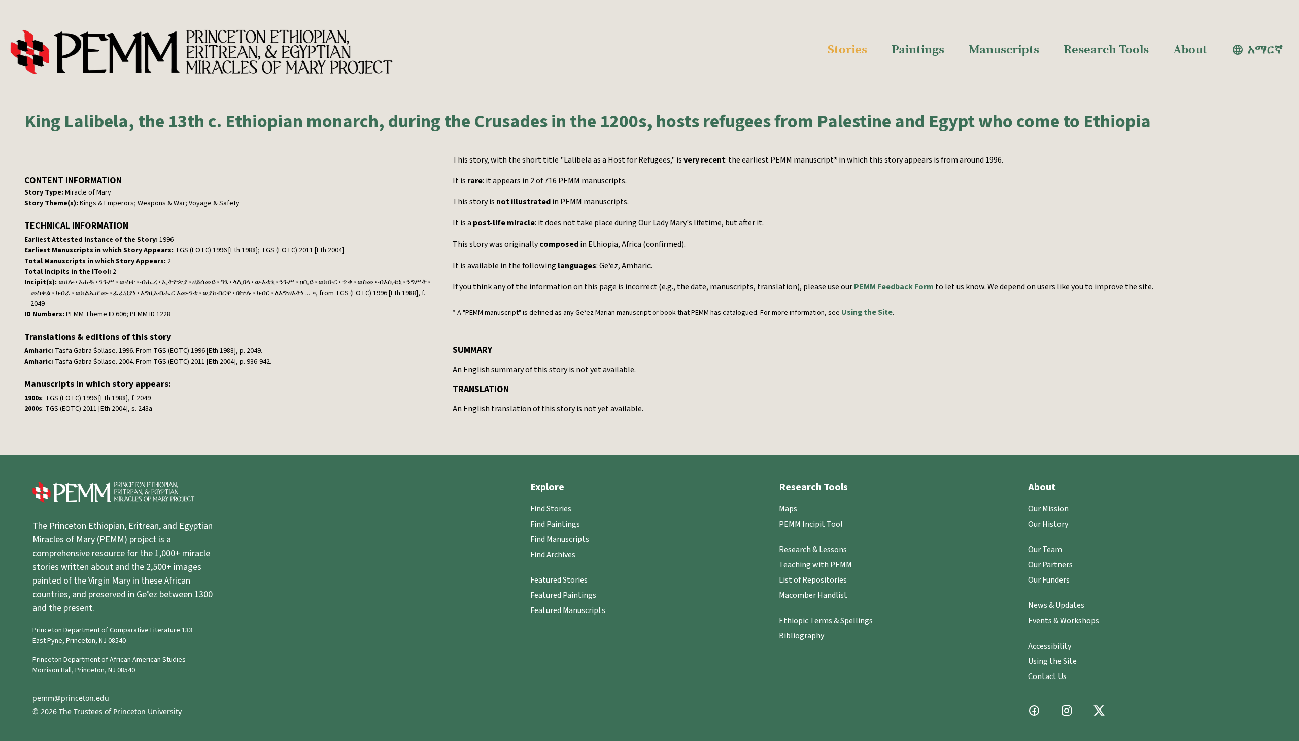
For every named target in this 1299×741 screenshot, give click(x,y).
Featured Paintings (563, 595)
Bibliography (801, 635)
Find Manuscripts (559, 539)
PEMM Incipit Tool (811, 524)
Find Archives (552, 554)
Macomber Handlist (813, 595)
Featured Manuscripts (567, 610)
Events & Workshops (1063, 620)
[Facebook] (1034, 710)
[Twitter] (1099, 710)
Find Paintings (555, 524)
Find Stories (550, 508)
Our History (1048, 524)
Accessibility (1049, 646)
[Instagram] (1067, 710)
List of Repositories (813, 580)
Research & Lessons (813, 549)
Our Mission (1048, 508)
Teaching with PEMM (815, 564)
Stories (847, 49)
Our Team (1045, 549)
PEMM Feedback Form (894, 287)
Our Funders (1049, 580)
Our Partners (1050, 564)
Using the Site (867, 312)
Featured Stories (559, 580)
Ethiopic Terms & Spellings (826, 620)
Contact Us (1047, 676)
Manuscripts (1004, 49)
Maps (788, 508)
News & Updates (1056, 605)
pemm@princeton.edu (70, 698)
